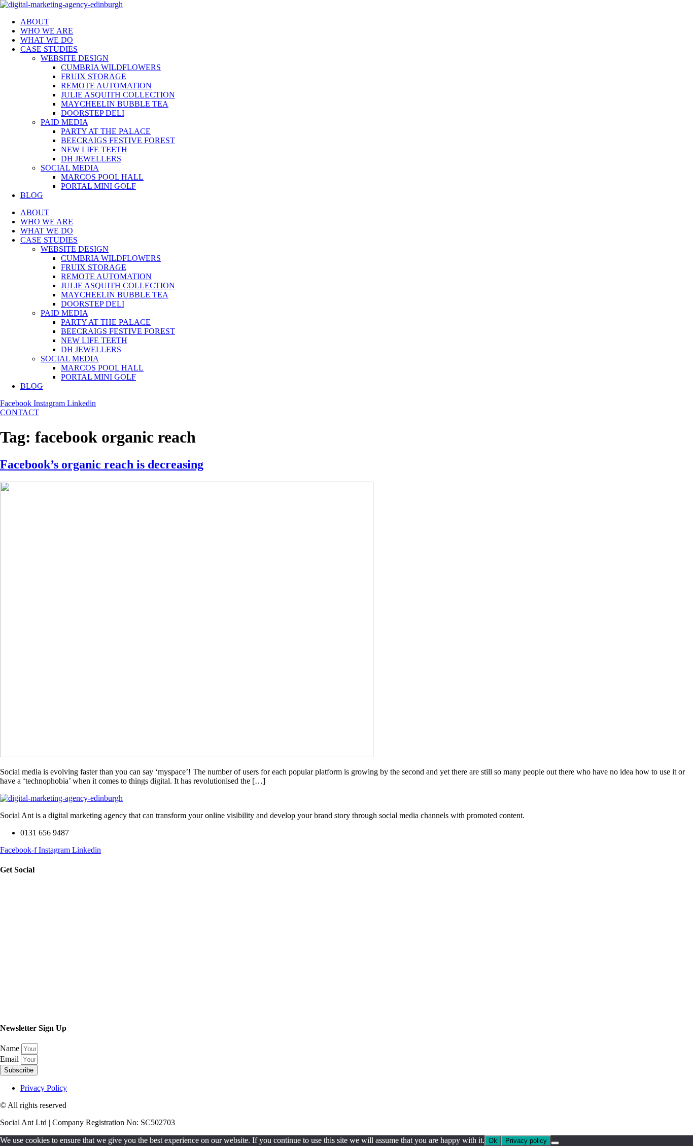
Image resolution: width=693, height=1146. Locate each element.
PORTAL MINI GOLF (98, 186)
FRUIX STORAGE (93, 76)
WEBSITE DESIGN (75, 58)
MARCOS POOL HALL (102, 177)
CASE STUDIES (49, 49)
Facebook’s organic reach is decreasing (101, 464)
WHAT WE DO (46, 40)
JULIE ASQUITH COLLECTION (118, 94)
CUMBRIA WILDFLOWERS (111, 67)
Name (10, 1048)
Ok (493, 1140)
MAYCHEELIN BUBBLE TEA (114, 103)
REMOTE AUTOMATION (106, 85)
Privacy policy (526, 1140)
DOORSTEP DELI (92, 113)
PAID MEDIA (64, 122)
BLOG (31, 195)
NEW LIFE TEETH (94, 149)
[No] (555, 1142)
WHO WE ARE (46, 30)
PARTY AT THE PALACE (106, 131)
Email (10, 1059)
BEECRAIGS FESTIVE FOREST (118, 140)
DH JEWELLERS (91, 158)
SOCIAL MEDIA (70, 167)
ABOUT (34, 21)
